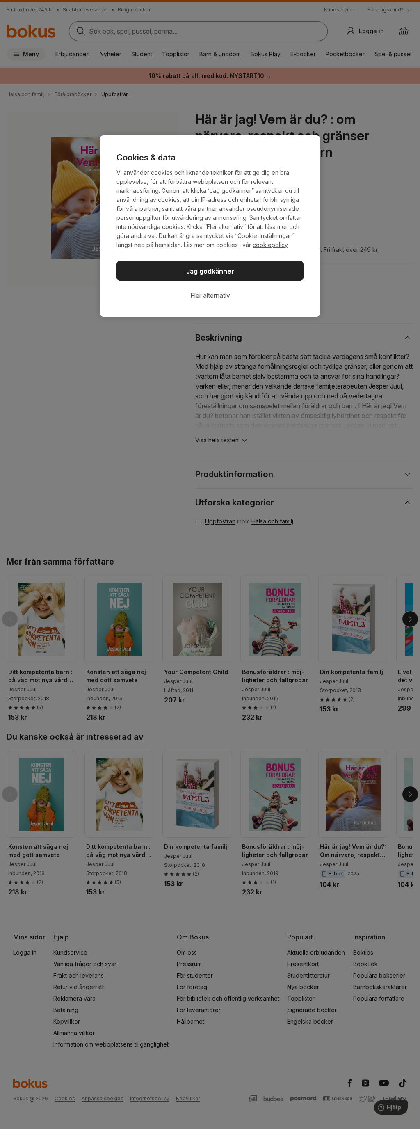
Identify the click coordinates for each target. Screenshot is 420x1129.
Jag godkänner (210, 271)
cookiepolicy (270, 244)
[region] (210, 226)
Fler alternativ (210, 295)
